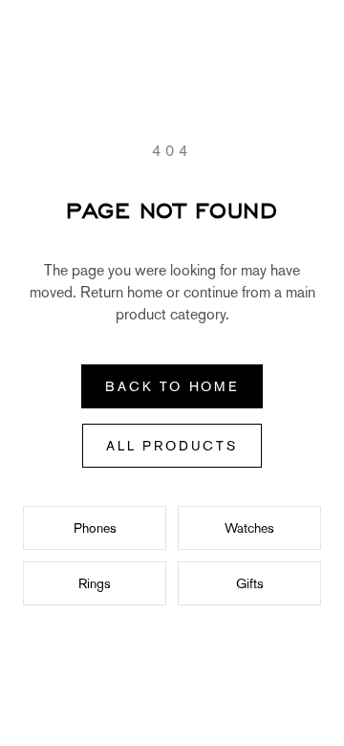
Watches (249, 528)
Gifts (250, 583)
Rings (94, 583)
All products (172, 445)
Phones (95, 528)
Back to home (172, 386)
